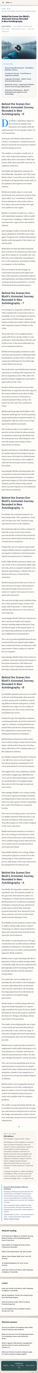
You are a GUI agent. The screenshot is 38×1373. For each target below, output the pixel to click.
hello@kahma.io (19, 1363)
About (6, 1219)
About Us (6, 1365)
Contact (11, 1219)
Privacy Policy (20, 1365)
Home (3, 8)
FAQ (19, 1367)
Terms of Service (30, 1365)
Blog (9, 8)
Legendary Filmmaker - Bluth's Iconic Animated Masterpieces (18, 80)
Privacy (16, 1219)
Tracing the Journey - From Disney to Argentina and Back (18, 74)
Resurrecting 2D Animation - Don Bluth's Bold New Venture (19, 69)
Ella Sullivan (7, 26)
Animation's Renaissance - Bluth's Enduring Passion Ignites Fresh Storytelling (17, 92)
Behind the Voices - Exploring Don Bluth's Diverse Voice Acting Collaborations (19, 85)
